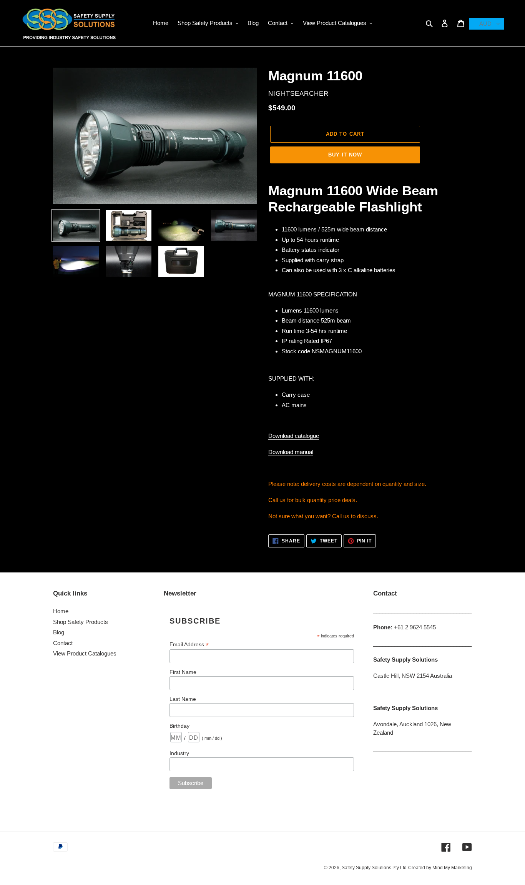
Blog (58, 632)
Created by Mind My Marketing (440, 867)
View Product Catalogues (84, 653)
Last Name (182, 699)
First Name (182, 672)
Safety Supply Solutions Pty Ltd (374, 867)
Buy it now (345, 155)
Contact (63, 643)
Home (60, 611)
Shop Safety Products (80, 622)
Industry (179, 753)
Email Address (189, 644)
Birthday (179, 726)
